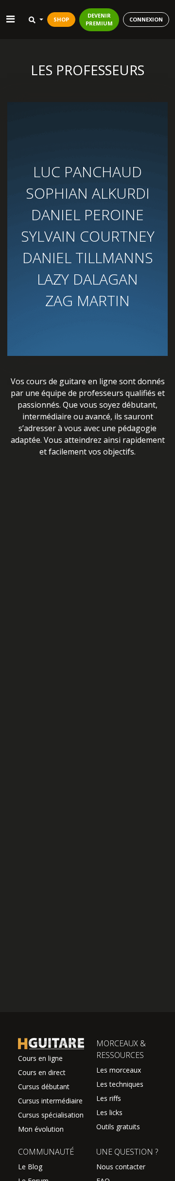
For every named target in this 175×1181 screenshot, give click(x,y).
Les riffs (108, 1098)
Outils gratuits (118, 1126)
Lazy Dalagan (87, 279)
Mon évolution (41, 1129)
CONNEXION (146, 19)
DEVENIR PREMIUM (99, 19)
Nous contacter (120, 1166)
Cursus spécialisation (51, 1114)
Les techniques (119, 1084)
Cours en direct (42, 1072)
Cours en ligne (40, 1058)
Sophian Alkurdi (88, 193)
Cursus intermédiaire (50, 1100)
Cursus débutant (44, 1086)
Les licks (109, 1112)
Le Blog (30, 1166)
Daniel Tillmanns (87, 258)
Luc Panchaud (87, 172)
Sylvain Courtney (88, 236)
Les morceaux (118, 1070)
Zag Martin (87, 300)
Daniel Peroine (87, 215)
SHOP (61, 19)
